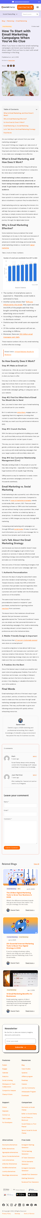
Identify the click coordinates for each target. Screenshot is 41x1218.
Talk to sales (6, 1119)
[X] (11, 66)
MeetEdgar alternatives (10, 1175)
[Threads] (23, 1205)
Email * (6, 810)
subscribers (21, 412)
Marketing (10, 21)
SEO (19, 889)
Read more (29, 910)
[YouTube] (27, 1205)
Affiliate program (27, 1076)
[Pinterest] (31, 1205)
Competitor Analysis (9, 1091)
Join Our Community (28, 1088)
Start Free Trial (23, 7)
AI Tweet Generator (28, 1158)
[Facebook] (8, 66)
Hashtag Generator (28, 1178)
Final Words (8, 133)
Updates (24, 1073)
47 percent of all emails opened (26, 640)
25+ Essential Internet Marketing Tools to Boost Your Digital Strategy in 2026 (20, 945)
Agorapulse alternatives (10, 1152)
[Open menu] (37, 7)
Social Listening (7, 1080)
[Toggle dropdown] (16, 14)
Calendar (5, 1073)
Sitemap (17, 1213)
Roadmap (25, 1080)
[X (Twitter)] (7, 1205)
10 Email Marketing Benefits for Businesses (19, 995)
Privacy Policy (6, 1213)
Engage (4, 1069)
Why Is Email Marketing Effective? (15, 119)
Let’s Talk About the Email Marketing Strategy (19, 129)
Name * (6, 802)
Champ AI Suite (7, 1094)
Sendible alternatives (9, 1168)
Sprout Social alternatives (10, 1156)
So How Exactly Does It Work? (14, 122)
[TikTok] (15, 1205)
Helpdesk (5, 1111)
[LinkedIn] (14, 66)
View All (36, 864)
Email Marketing (21, 21)
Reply (35, 756)
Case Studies (26, 1069)
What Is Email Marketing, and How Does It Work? (18, 114)
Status (4, 1107)
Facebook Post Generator (30, 1182)
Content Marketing (12, 937)
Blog (3, 21)
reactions (5, 608)
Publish (4, 1065)
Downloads (25, 1096)
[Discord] (35, 1205)
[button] (20, 109)
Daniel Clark (11, 60)
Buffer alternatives (8, 1149)
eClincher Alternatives (9, 1164)
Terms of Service (29, 1213)
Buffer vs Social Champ (29, 1114)
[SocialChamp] (8, 7)
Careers (24, 1084)
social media (18, 529)
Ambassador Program (29, 1092)
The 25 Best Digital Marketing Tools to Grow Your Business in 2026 (19, 895)
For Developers (7, 1122)
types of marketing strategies (20, 500)
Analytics (5, 1076)
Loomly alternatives (8, 1171)
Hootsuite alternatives (9, 1145)
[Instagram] (11, 1205)
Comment (8, 819)
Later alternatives (8, 1160)
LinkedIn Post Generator (29, 1174)
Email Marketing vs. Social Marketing (16, 126)
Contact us (6, 1115)
